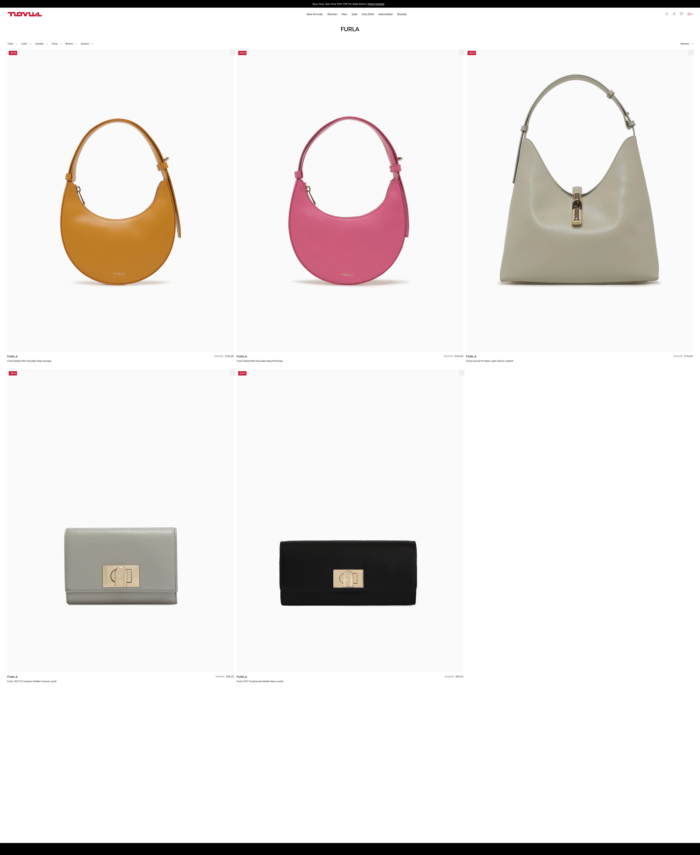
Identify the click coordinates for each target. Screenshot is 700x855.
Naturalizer (386, 14)
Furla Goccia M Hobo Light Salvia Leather (490, 360)
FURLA (22, 25)
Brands (402, 14)
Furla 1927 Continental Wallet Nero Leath (260, 681)
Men (344, 14)
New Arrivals (314, 14)
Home (10, 25)
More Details (376, 3)
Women (332, 14)
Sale (354, 14)
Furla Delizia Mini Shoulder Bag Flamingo (260, 360)
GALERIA (368, 14)
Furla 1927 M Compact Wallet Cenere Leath (32, 681)
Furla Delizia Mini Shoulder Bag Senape (29, 360)
